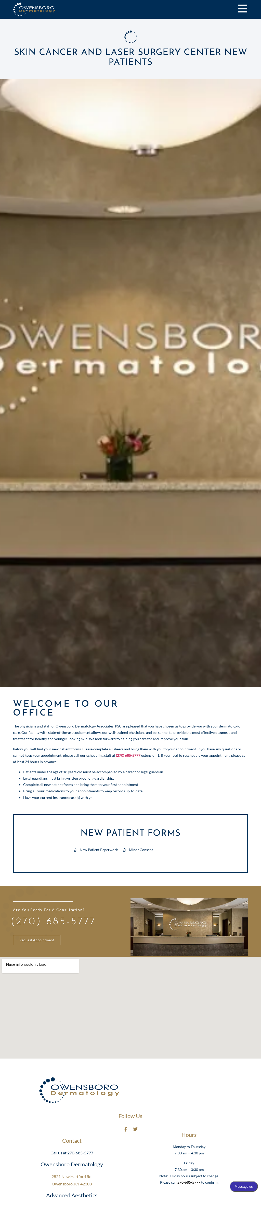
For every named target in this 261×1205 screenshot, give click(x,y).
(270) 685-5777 (53, 922)
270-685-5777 (188, 1182)
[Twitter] (135, 1129)
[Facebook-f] (125, 1129)
